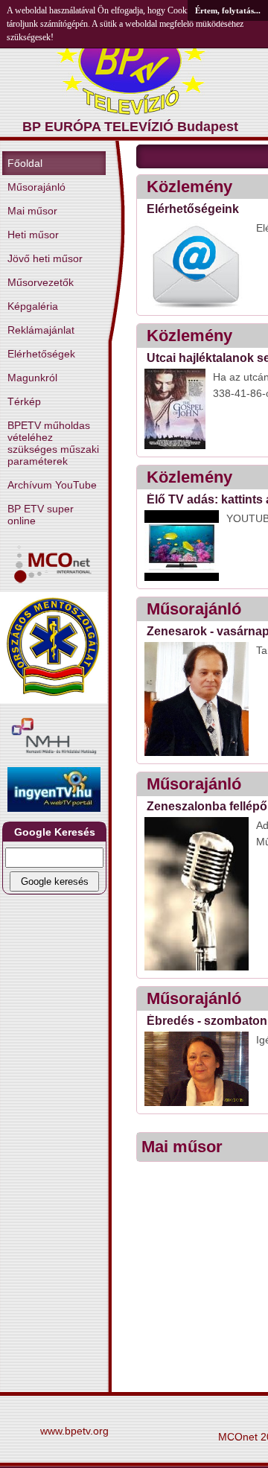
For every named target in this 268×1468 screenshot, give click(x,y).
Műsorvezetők (40, 282)
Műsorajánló (36, 187)
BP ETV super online (40, 515)
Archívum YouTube (52, 485)
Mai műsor (32, 211)
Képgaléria (32, 306)
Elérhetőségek (41, 354)
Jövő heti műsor (45, 258)
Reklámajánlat (40, 330)
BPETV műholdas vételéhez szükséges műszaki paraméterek (53, 443)
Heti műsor (33, 235)
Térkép (24, 401)
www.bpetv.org (74, 1431)
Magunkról (32, 378)
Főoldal (24, 163)
